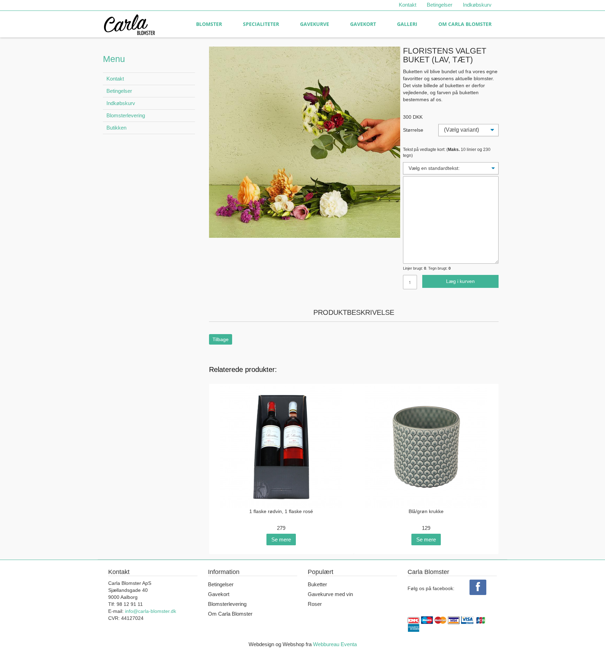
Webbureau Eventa (335, 644)
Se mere (281, 539)
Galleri (407, 24)
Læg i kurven (460, 281)
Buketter (317, 584)
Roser (315, 604)
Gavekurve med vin (330, 594)
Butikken (116, 128)
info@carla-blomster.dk (150, 611)
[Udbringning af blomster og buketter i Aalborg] (129, 23)
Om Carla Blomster (465, 24)
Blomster (209, 24)
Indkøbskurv (477, 5)
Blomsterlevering (125, 115)
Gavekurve (314, 24)
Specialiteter (261, 24)
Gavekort (363, 24)
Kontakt (407, 5)
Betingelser (439, 5)
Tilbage (221, 339)
